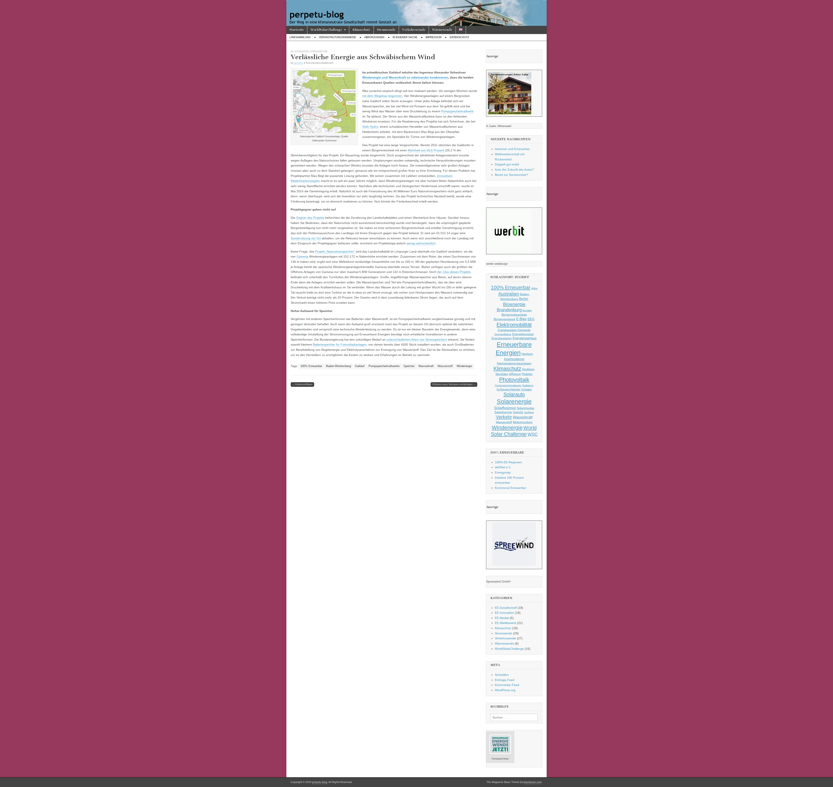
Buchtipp (527, 310)
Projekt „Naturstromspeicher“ (335, 251)
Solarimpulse (525, 408)
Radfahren (527, 385)
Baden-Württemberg (338, 366)
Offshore (515, 374)
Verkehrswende (413, 30)
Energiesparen (502, 338)
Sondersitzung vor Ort (306, 238)
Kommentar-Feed (507, 685)
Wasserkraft (426, 366)
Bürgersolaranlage (514, 314)
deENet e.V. (503, 467)
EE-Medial (502, 618)
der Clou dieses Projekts (454, 272)
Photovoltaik (514, 379)
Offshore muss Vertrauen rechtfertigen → (454, 384)
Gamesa (302, 256)
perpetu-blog (319, 782)
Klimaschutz (361, 30)
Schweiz (526, 389)
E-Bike (521, 319)
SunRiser (529, 412)
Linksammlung (300, 37)
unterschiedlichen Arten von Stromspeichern (417, 339)
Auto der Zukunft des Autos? (514, 169)
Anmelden (502, 674)
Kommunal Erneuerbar (510, 488)
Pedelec (527, 374)
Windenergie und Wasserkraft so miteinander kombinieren (405, 77)
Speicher (409, 366)
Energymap (503, 472)
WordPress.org (505, 690)
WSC (533, 434)
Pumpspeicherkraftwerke (384, 366)
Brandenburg (509, 309)
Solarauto (514, 394)
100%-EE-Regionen (508, 462)
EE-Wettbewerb (505, 623)
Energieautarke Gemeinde (514, 330)
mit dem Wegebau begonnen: (382, 96)
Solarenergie (514, 401)
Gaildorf (360, 366)
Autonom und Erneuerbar (512, 149)
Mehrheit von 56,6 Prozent (426, 150)
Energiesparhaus (525, 338)
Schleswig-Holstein (508, 389)
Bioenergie (514, 304)
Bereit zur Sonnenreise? (511, 174)
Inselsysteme (514, 359)
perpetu (298, 62)
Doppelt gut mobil (507, 164)
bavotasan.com (533, 782)
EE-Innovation (300, 51)
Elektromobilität (514, 325)
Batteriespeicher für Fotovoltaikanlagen (340, 344)
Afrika (534, 288)
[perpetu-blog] (416, 13)
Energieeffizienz (503, 334)
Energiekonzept (523, 334)
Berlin (523, 299)
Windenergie (464, 366)
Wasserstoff (445, 366)
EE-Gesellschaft (506, 607)
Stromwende (386, 30)
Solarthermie (503, 412)
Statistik (518, 412)
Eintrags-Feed (504, 680)
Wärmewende (442, 30)
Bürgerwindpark (504, 319)
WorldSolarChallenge (326, 30)
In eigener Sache (405, 37)
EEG (531, 319)
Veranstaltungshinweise (337, 37)
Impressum (433, 37)
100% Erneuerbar (311, 366)
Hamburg (527, 354)
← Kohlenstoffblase (302, 384)
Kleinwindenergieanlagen (514, 363)
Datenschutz (459, 37)
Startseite (297, 30)
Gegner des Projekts (310, 217)
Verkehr (504, 417)
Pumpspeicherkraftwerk (457, 111)
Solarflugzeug (505, 408)
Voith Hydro (370, 126)
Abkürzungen (374, 37)
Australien (508, 293)
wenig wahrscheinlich (421, 243)
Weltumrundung (522, 422)
